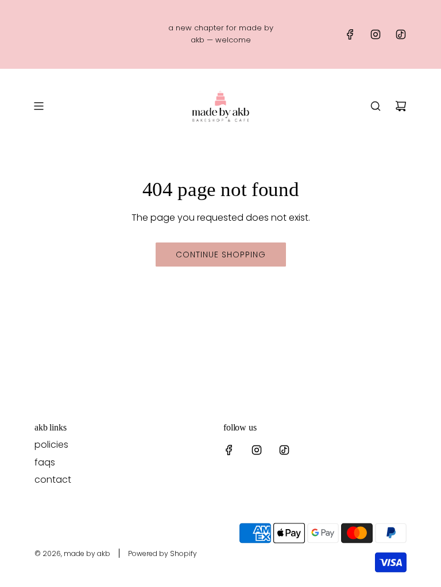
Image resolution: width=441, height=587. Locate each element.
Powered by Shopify (162, 553)
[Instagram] (375, 34)
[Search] (375, 106)
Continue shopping (221, 254)
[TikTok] (400, 34)
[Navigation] (38, 106)
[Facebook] (350, 34)
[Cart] (400, 106)
